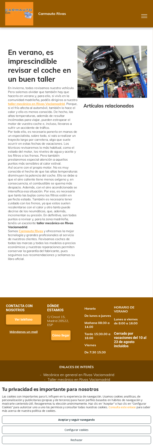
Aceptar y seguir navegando (76, 420)
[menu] (144, 16)
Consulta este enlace (122, 407)
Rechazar (76, 440)
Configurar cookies (76, 430)
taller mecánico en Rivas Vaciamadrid (36, 104)
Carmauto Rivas (31, 231)
